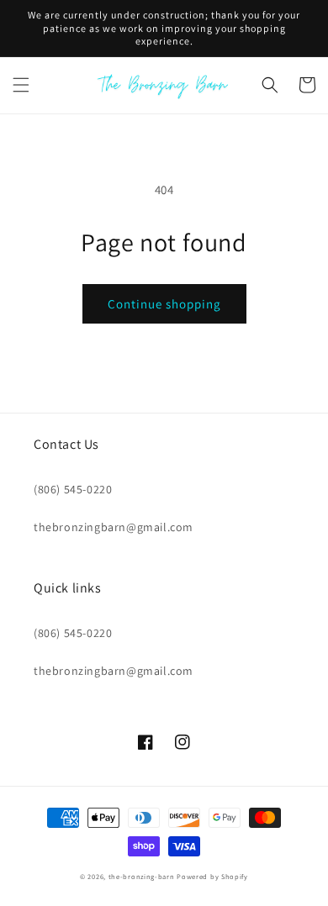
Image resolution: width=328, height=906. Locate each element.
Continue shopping (164, 304)
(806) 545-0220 (73, 489)
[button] (21, 84)
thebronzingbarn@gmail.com (113, 527)
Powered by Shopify (212, 876)
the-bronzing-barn (141, 876)
